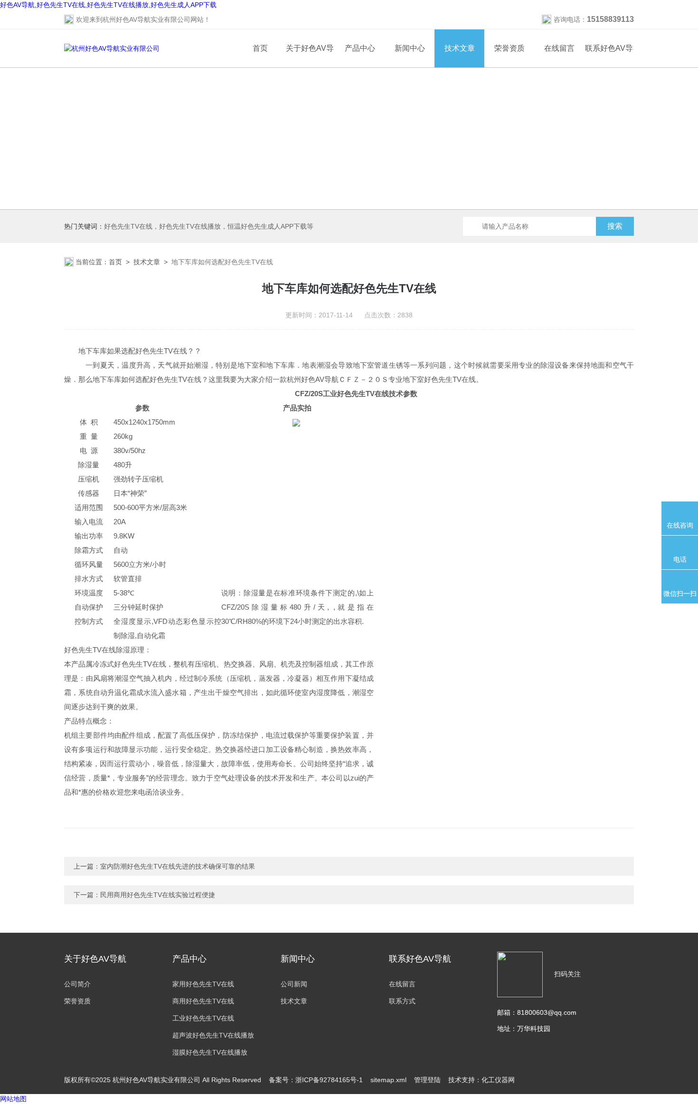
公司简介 (77, 984)
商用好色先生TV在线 (203, 1001)
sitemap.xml (388, 1080)
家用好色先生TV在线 (203, 984)
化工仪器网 (498, 1080)
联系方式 (402, 1001)
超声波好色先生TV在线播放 (213, 1035)
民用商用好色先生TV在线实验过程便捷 (157, 895)
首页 (260, 48)
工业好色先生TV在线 (203, 1018)
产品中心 (360, 48)
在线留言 (559, 48)
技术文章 (459, 48)
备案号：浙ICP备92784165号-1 (316, 1080)
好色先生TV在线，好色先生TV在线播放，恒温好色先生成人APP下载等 (208, 226)
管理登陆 (427, 1080)
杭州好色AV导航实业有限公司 (146, 19)
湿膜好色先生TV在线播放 (209, 1052)
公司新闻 (294, 984)
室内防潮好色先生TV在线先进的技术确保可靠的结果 (177, 866)
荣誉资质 (509, 48)
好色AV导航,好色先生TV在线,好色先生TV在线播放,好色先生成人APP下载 (108, 5)
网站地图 (13, 1099)
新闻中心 (410, 48)
